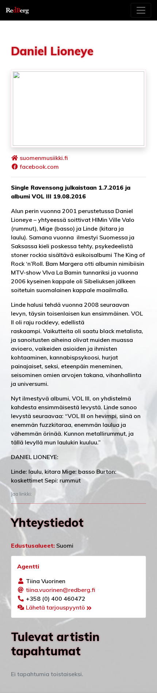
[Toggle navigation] (141, 10)
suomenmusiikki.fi (44, 157)
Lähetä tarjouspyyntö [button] (56, 607)
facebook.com (39, 166)
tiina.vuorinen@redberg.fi (60, 589)
